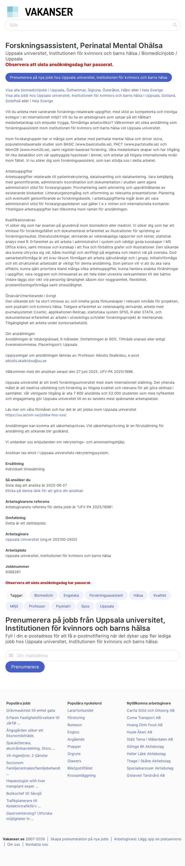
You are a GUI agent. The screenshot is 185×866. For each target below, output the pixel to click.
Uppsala (107, 606)
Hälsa (138, 595)
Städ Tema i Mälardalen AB (150, 739)
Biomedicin (43, 595)
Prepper (74, 746)
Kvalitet (160, 595)
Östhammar (76, 90)
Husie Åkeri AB (139, 732)
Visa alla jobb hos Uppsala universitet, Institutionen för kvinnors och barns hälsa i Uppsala (82, 95)
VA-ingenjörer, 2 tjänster (27, 755)
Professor (37, 606)
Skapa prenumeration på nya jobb (80, 839)
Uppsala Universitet (22, 539)
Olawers (74, 761)
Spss (85, 606)
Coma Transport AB (144, 717)
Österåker (111, 90)
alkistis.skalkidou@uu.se (25, 360)
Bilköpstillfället (79, 768)
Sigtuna (94, 90)
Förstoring (76, 717)
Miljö (14, 606)
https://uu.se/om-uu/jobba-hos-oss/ (36, 415)
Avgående (75, 739)
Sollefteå (13, 101)
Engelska (71, 595)
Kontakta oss (37, 844)
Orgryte (74, 753)
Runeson (74, 725)
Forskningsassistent (106, 595)
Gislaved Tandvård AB (146, 775)
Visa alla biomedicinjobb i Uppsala (34, 90)
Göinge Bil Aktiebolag (145, 746)
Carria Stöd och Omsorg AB (150, 710)
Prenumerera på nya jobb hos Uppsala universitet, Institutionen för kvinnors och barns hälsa (88, 77)
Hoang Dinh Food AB (144, 725)
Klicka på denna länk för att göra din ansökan (44, 490)
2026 (40, 839)
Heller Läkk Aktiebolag (146, 753)
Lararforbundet (80, 710)
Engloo (73, 732)
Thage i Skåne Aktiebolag (149, 761)
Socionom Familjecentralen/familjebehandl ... (33, 768)
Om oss (13, 844)
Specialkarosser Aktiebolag (150, 768)
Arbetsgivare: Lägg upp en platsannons (147, 839)
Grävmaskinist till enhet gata (30, 710)
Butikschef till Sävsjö (24, 793)
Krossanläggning (81, 775)
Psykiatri (63, 606)
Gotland (168, 95)
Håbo (125, 90)
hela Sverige (152, 90)
